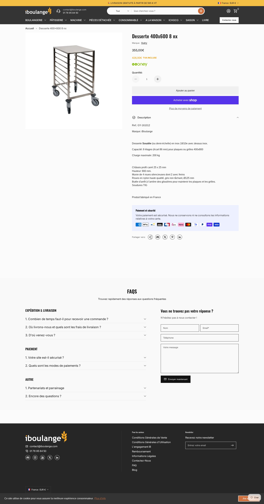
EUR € (229, 3)
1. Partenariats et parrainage (44, 388)
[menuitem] (157, 437)
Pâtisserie (56, 20)
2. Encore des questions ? (43, 396)
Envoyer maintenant (177, 379)
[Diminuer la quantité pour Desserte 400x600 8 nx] (135, 79)
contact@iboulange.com (43, 446)
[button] (201, 11)
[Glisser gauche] (85, 3)
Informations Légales (144, 456)
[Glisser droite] (178, 3)
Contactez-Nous (141, 460)
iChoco (173, 20)
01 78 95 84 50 (38, 451)
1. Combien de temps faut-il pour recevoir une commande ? (66, 319)
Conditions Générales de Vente (149, 437)
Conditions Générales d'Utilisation (151, 442)
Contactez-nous (229, 20)
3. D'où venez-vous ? (40, 335)
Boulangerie (33, 20)
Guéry (144, 43)
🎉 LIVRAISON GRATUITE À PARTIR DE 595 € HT (132, 3)
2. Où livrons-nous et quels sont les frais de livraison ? (63, 327)
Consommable (128, 20)
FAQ (134, 465)
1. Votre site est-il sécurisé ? (44, 357)
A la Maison (153, 20)
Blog (134, 469)
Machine (76, 20)
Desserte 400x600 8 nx (52, 28)
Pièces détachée (100, 20)
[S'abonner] (232, 445)
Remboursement (141, 451)
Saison (190, 20)
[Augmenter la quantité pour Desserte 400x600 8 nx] (157, 79)
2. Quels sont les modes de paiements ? (53, 365)
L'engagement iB (141, 446)
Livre (205, 20)
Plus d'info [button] (100, 498)
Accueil (29, 28)
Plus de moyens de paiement (185, 108)
